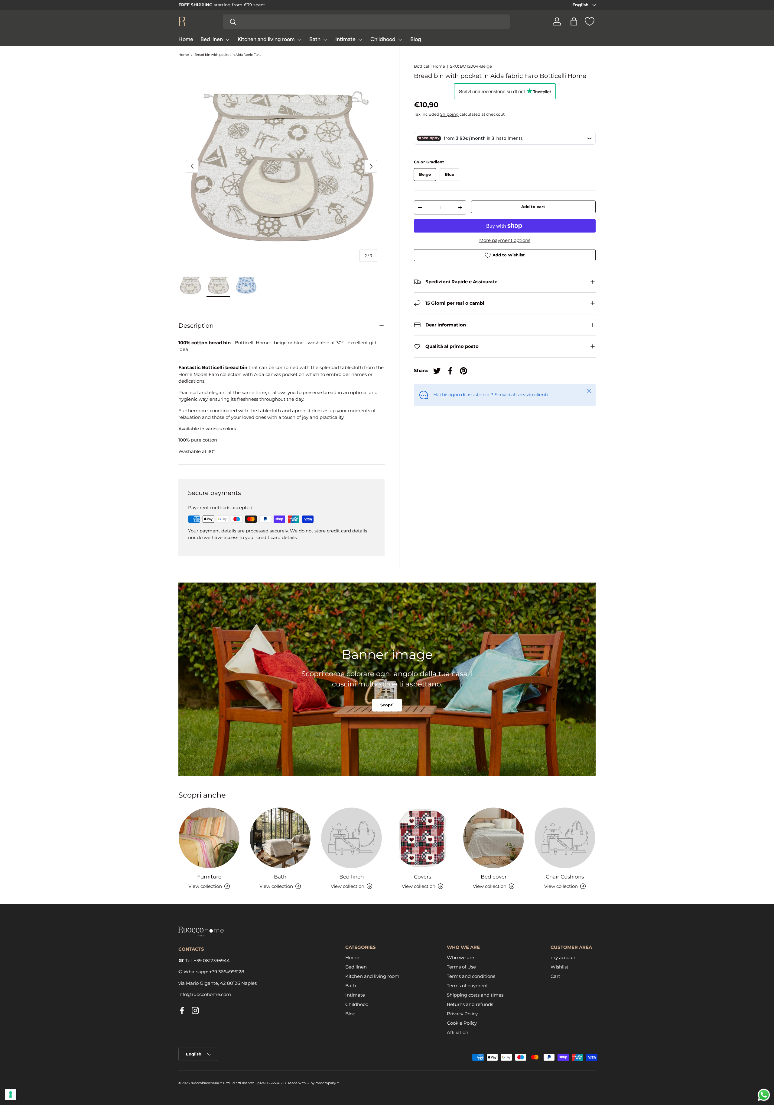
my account (564, 958)
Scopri (387, 704)
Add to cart (533, 206)
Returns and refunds (470, 1004)
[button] (573, 21)
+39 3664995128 (226, 972)
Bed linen (211, 39)
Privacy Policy (462, 1014)
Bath (314, 39)
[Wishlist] (589, 21)
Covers (422, 877)
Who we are (460, 958)
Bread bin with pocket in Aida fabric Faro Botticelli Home (228, 54)
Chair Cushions (565, 877)
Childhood (382, 39)
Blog (415, 39)
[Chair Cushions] (565, 838)
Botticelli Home (429, 66)
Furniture (209, 877)
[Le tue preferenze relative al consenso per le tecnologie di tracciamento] (10, 1094)
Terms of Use (461, 967)
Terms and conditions (471, 976)
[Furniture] (209, 838)
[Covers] (422, 838)
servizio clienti (532, 394)
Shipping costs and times (475, 995)
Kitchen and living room (266, 39)
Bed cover (494, 877)
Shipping (449, 114)
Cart (555, 976)
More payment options (504, 240)
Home (185, 39)
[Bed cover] (493, 838)
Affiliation (457, 1033)
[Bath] (280, 838)
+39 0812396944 (212, 960)
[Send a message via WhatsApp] (764, 1095)
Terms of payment (467, 986)
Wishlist (559, 967)
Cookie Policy (462, 1023)
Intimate (345, 39)
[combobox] (366, 21)
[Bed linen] (351, 838)
